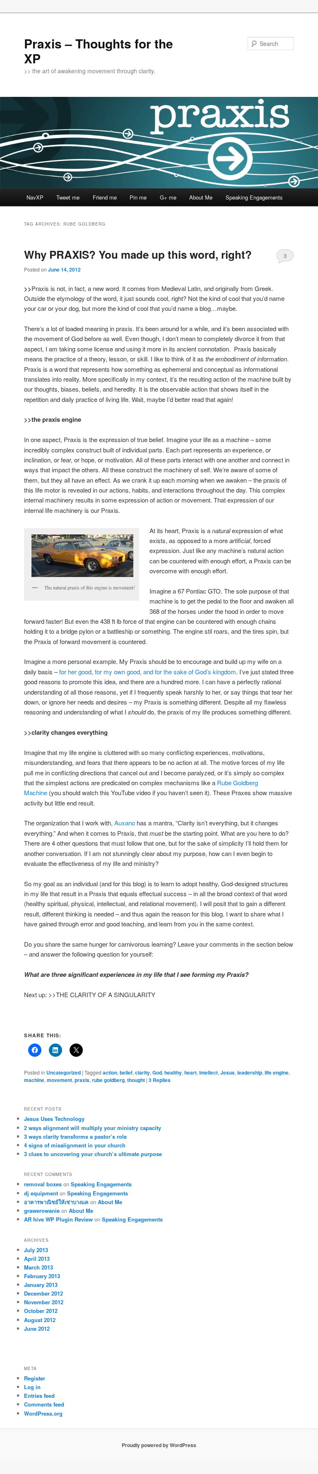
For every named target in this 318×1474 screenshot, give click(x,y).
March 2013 (38, 1267)
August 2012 (39, 1320)
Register (34, 1378)
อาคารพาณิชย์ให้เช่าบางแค (56, 1202)
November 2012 (43, 1302)
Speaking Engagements (254, 197)
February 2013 (42, 1276)
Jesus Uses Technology (54, 1119)
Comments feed (44, 1404)
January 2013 (41, 1285)
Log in (32, 1387)
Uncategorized (63, 1072)
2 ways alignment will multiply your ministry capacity (92, 1128)
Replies (160, 1080)
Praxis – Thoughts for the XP (98, 50)
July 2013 (36, 1250)
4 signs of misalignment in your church (74, 1145)
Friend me (105, 197)
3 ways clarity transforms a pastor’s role (75, 1136)
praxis (82, 1080)
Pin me (138, 197)
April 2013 (37, 1258)
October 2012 (41, 1311)
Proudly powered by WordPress (159, 1445)
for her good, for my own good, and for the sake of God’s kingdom (147, 671)
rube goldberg (108, 1080)
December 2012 (43, 1293)
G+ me (168, 197)
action (110, 1072)
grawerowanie (42, 1210)
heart (190, 1072)
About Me (200, 197)
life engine (277, 1072)
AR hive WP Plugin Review (58, 1219)
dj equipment (41, 1193)
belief (126, 1072)
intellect (208, 1072)
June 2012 (37, 1328)
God (157, 1072)
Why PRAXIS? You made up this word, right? (138, 254)
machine (34, 1080)
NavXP (34, 197)
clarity (142, 1072)
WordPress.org (43, 1413)
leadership (249, 1072)
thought (136, 1080)
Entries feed (39, 1395)
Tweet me (68, 197)
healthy (173, 1072)
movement (59, 1080)
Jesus (227, 1072)
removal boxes (43, 1184)
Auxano (124, 822)
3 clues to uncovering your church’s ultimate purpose (93, 1154)
